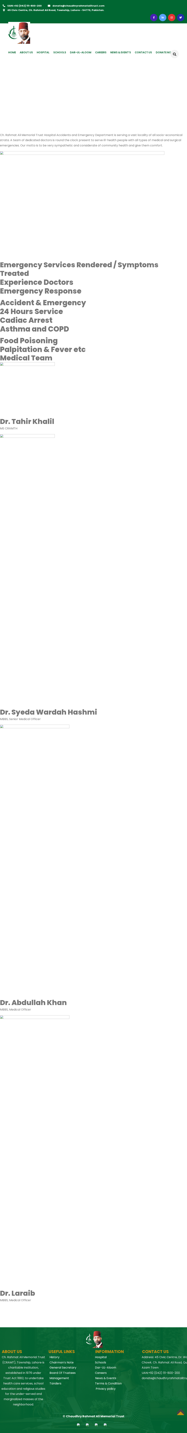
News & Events (105, 1378)
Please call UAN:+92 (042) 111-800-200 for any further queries (83, 1314)
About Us (26, 52)
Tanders (55, 1383)
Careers (101, 1373)
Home (12, 52)
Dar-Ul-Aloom (80, 52)
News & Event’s (120, 52)
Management (59, 1378)
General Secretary (62, 1367)
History (54, 1357)
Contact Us (143, 52)
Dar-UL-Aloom (105, 1367)
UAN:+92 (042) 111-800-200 (24, 5)
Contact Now (8, 1325)
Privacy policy (106, 1389)
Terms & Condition (108, 1383)
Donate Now (165, 52)
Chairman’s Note (61, 1362)
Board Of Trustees (62, 1373)
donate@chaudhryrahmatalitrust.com (78, 5)
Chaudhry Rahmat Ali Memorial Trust (95, 1416)
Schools (59, 52)
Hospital (43, 52)
